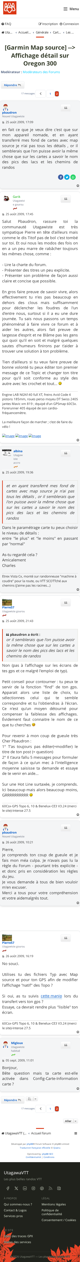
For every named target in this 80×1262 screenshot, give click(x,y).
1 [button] (50, 94)
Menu (74, 9)
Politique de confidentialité (52, 1212)
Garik (16, 197)
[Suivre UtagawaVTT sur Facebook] (8, 1188)
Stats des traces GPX (18, 1236)
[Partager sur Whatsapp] (73, 177)
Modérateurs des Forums (41, 72)
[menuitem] (6, 24)
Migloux (17, 1043)
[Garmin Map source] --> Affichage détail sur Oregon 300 (40, 55)
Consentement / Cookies (59, 1220)
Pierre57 (8, 607)
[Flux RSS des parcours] (50, 1188)
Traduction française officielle (35, 1147)
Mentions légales (54, 1204)
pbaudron (9, 112)
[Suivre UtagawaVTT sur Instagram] (33, 1188)
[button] (40, 94)
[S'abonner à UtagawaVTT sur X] (16, 1188)
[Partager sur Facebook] (60, 177)
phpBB (30, 1144)
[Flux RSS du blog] (59, 1188)
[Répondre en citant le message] (66, 108)
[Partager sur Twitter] (67, 177)
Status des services (17, 1242)
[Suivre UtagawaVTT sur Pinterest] (42, 1188)
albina (17, 451)
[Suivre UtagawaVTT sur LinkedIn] (25, 1188)
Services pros (13, 1216)
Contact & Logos (15, 1210)
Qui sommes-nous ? (18, 1204)
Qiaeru (56, 1147)
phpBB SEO (47, 1154)
